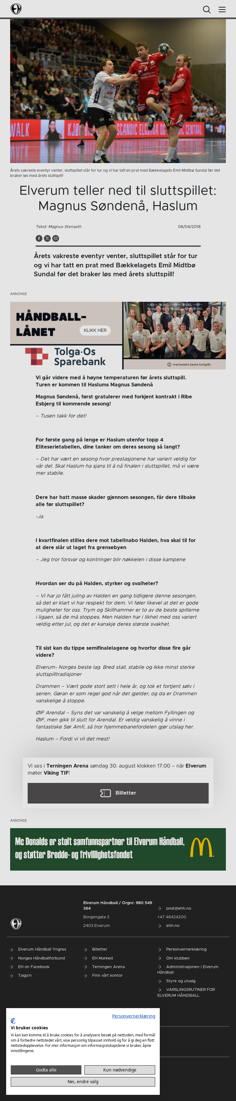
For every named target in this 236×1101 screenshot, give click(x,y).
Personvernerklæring (133, 1016)
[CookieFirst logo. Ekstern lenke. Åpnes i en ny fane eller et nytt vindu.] (13, 1021)
